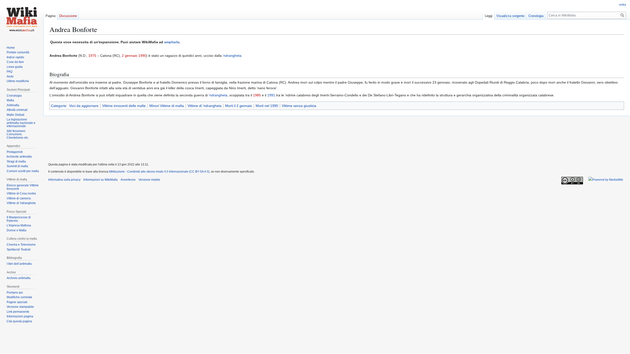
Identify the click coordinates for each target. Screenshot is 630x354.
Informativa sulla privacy (64, 179)
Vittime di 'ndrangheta (204, 106)
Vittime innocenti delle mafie (124, 106)
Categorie (58, 106)
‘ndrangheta (232, 56)
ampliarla (171, 42)
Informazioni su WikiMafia (100, 179)
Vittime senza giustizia (299, 106)
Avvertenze (128, 179)
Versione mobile (149, 179)
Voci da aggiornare (83, 106)
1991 (271, 95)
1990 (142, 56)
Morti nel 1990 (267, 106)
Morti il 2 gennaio (238, 106)
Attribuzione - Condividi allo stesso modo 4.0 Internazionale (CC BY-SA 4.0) (159, 171)
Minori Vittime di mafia (166, 106)
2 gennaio (129, 56)
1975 (92, 56)
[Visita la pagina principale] (21, 19)
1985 (257, 95)
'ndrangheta (218, 95)
